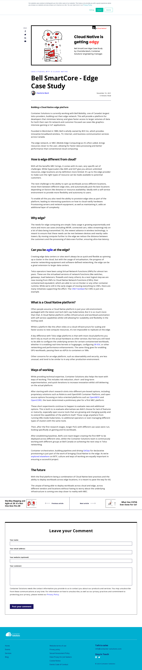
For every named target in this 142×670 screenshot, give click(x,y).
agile (49, 250)
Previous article (57, 503)
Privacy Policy (87, 5)
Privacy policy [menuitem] (55, 649)
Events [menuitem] (7, 649)
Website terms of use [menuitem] (58, 646)
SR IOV (97, 344)
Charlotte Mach (42, 93)
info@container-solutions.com (108, 649)
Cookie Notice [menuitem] (55, 661)
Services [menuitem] (8, 653)
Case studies (38, 72)
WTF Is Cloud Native (57, 72)
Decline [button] (108, 10)
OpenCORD (36, 400)
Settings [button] (91, 10)
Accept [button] (99, 10)
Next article (84, 503)
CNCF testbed (78, 288)
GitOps (86, 450)
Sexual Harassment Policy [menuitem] (60, 653)
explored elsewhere (40, 456)
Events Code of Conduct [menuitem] (59, 664)
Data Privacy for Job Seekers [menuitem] (61, 657)
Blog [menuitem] (7, 657)
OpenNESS (95, 397)
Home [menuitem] (7, 646)
